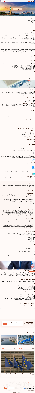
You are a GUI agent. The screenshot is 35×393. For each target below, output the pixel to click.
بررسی (5, 324)
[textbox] (18, 324)
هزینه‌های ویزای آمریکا (32, 24)
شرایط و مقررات (32, 385)
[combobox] (18, 324)
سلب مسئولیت (19, 385)
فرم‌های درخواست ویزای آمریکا (31, 25)
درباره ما (12, 1)
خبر (13, 1)
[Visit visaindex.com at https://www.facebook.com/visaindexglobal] (33, 386)
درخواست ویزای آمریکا (32, 23)
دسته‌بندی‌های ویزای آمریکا (31, 20)
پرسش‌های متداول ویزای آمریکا (31, 26)
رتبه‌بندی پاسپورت (20, 1)
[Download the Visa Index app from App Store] (31, 388)
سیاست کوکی (23, 385)
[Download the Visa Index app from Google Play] (26, 388)
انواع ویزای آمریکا (33, 21)
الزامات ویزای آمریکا (32, 22)
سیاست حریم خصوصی (27, 385)
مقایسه (16, 1)
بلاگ (14, 1)
